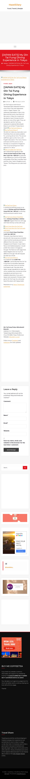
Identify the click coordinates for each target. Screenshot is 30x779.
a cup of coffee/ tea (14, 675)
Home (5, 63)
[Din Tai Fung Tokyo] (10, 205)
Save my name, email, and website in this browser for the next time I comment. (14, 443)
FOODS (6, 83)
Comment (7, 401)
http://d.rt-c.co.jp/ (14, 337)
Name (6, 415)
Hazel (8, 101)
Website (6, 431)
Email (5, 423)
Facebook (15, 340)
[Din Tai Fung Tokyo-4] (15, 128)
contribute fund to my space (14, 677)
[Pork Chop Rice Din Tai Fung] (13, 226)
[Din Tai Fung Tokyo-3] (11, 130)
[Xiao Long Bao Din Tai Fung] (13, 149)
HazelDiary (15, 5)
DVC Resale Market (19, 753)
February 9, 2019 (20, 101)
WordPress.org (21, 773)
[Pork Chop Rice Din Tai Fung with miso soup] (15, 229)
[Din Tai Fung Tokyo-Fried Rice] (13, 217)
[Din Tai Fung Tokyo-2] (11, 257)
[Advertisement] (15, 27)
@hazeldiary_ (9, 567)
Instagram (7, 342)
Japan (10, 83)
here (14, 685)
